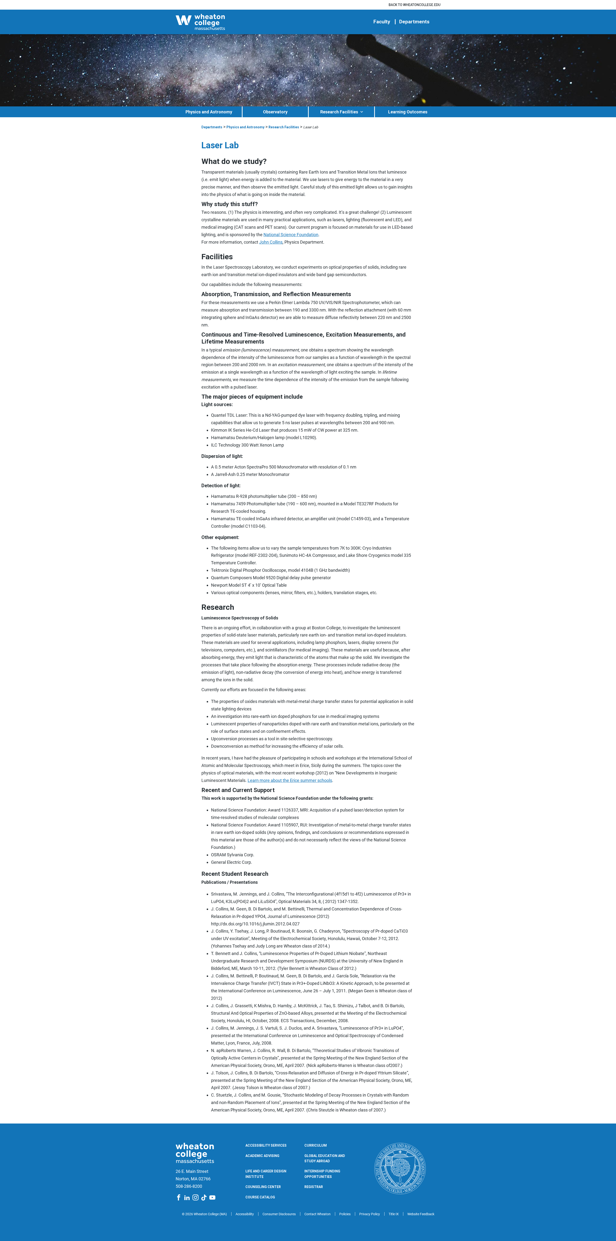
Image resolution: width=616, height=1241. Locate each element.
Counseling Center (263, 1187)
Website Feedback (420, 1214)
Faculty (381, 21)
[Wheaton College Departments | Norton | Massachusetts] (215, 21)
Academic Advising (262, 1156)
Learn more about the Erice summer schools (290, 780)
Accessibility (245, 1214)
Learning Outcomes (407, 111)
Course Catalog (260, 1197)
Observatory (275, 111)
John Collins (270, 242)
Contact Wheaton (317, 1214)
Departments (414, 21)
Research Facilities (339, 111)
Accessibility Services (266, 1145)
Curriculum (315, 1145)
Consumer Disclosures (279, 1214)
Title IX (394, 1214)
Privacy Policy (369, 1214)
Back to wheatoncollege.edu (414, 5)
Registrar (313, 1187)
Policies (345, 1214)
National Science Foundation (290, 234)
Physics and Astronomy (209, 111)
